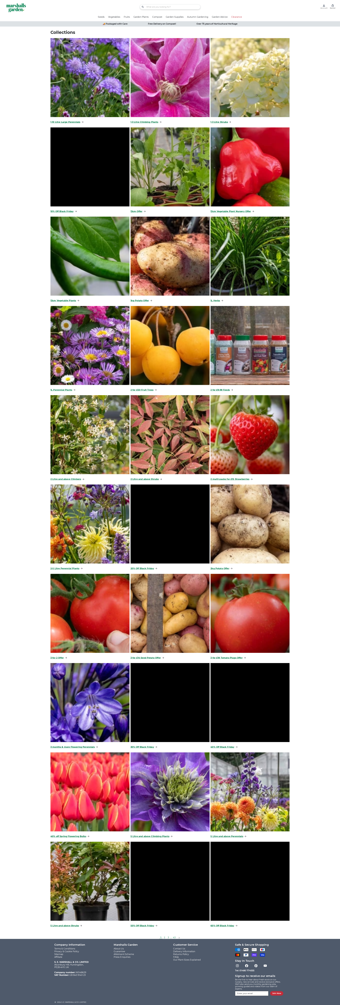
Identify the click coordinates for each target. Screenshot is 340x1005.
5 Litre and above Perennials (227, 836)
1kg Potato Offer (140, 300)
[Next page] (179, 937)
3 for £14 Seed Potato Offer (146, 658)
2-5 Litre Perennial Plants (64, 568)
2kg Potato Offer (220, 568)
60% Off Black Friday (222, 925)
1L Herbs (215, 300)
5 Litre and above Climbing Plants (150, 836)
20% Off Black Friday (142, 568)
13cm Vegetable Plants (63, 300)
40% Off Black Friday (222, 747)
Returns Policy (181, 954)
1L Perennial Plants (61, 390)
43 (174, 937)
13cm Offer (137, 211)
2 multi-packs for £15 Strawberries (230, 479)
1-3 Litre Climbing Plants (144, 122)
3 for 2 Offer (57, 658)
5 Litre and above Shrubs (64, 925)
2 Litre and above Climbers (65, 479)
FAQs (176, 957)
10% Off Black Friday (62, 211)
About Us (119, 948)
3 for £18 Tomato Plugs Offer (227, 658)
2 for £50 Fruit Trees (142, 390)
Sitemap (58, 954)
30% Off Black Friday (142, 747)
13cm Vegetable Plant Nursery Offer (231, 211)
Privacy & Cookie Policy (66, 951)
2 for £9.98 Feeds (220, 390)
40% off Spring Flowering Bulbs (68, 836)
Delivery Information (184, 951)
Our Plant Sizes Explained (187, 960)
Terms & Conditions (64, 948)
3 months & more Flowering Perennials (72, 747)
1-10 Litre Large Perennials (65, 122)
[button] (332, 6)
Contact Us (179, 948)
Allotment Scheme (124, 954)
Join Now (276, 993)
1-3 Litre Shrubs (219, 122)
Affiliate (58, 957)
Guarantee (119, 951)
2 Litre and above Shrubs (145, 479)
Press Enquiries (122, 957)
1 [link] (160, 937)
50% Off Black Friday (142, 925)
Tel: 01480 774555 (244, 970)
